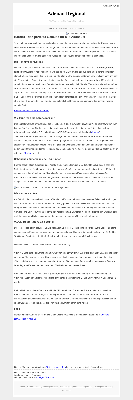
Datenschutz (106, 386)
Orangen (95, 132)
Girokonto (54, 386)
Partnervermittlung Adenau (38, 386)
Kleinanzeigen (66, 386)
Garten (89, 386)
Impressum (66, 390)
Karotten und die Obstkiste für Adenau (31, 110)
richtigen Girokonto (45, 377)
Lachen (97, 386)
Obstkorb (27, 153)
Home (22, 386)
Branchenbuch (78, 28)
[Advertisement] (66, 343)
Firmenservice (79, 386)
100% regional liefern (56, 367)
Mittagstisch (64, 28)
